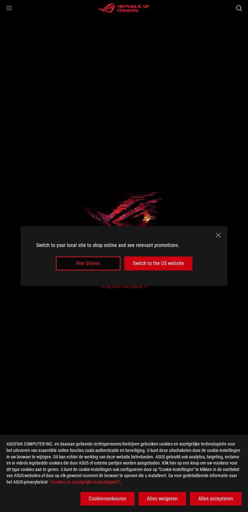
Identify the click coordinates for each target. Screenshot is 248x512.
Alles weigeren (162, 499)
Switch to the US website (158, 263)
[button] (9, 8)
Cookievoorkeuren (107, 499)
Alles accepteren (215, 499)
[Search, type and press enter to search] (239, 8)
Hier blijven (88, 263)
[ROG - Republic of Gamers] (124, 8)
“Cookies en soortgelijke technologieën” (84, 482)
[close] (218, 235)
